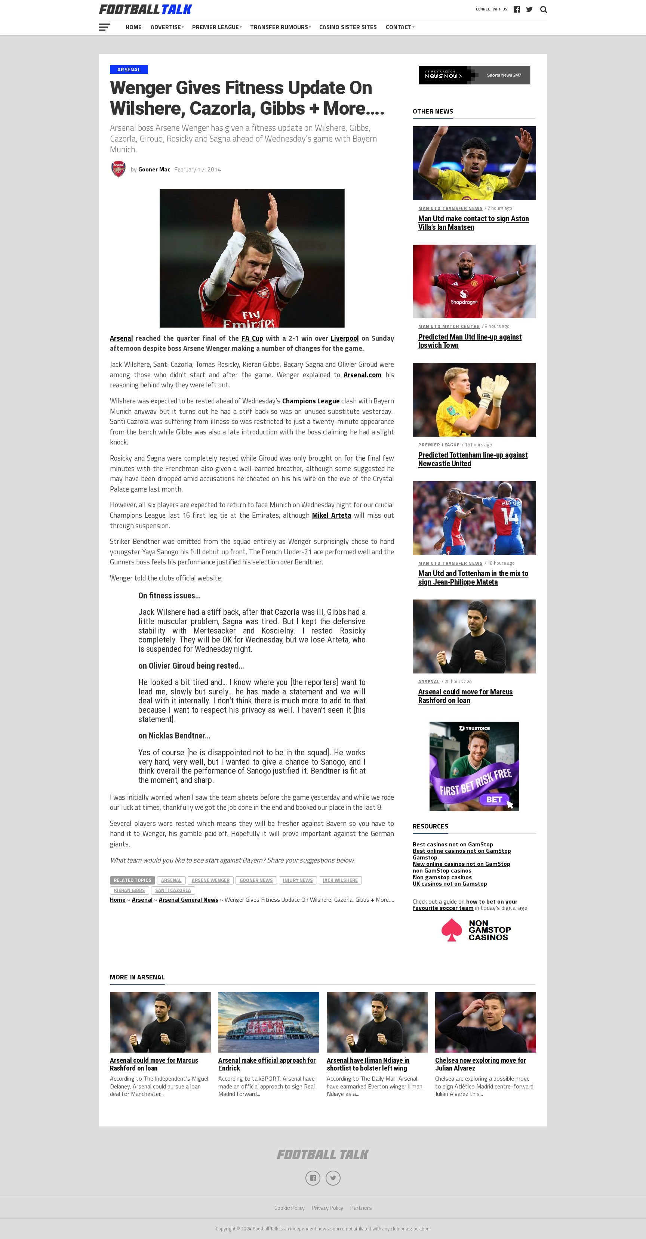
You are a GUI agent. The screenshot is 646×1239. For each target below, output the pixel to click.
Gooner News (256, 880)
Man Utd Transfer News (450, 208)
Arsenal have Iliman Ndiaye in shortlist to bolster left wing (368, 1064)
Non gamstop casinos (442, 877)
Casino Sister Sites (348, 26)
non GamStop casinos (442, 870)
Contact (399, 26)
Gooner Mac (154, 169)
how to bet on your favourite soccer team (465, 905)
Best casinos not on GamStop (453, 844)
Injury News (298, 880)
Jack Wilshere (340, 880)
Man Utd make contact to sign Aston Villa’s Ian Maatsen (473, 223)
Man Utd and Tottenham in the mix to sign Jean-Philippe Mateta (473, 577)
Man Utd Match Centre (449, 326)
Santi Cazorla (173, 890)
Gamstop (425, 857)
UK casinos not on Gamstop (450, 883)
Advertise (166, 26)
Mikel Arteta (331, 515)
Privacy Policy (327, 1208)
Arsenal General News (188, 899)
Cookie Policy (289, 1208)
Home (134, 26)
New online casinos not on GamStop (461, 863)
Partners (361, 1208)
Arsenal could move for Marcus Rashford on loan (465, 696)
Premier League (215, 26)
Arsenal (121, 338)
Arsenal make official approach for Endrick (267, 1064)
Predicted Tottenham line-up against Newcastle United (472, 459)
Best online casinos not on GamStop (462, 850)
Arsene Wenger (211, 880)
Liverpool (345, 338)
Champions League (311, 401)
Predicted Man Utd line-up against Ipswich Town (470, 341)
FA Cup (252, 338)
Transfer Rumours (279, 26)
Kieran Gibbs (129, 890)
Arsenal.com (363, 374)
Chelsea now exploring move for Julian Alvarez (480, 1064)
